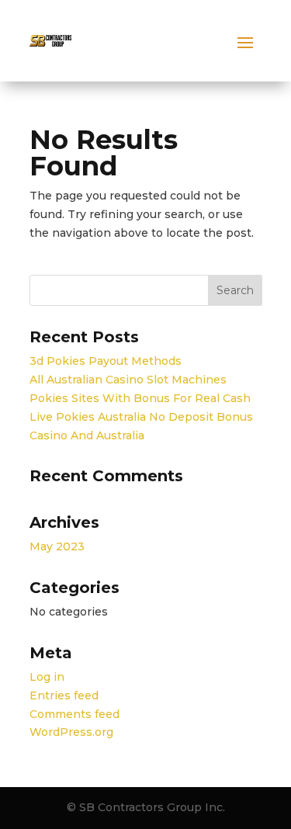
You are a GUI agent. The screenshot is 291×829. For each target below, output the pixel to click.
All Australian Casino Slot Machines (128, 380)
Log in (46, 677)
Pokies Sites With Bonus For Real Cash (140, 398)
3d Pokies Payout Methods (105, 361)
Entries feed (64, 695)
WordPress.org (71, 732)
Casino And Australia (86, 435)
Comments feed (74, 714)
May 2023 (57, 546)
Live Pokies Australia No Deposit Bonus (141, 417)
